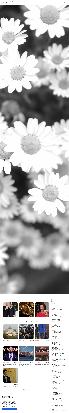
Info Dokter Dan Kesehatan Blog (58, 365)
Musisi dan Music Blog (55, 319)
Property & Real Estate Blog (57, 342)
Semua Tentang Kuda (55, 389)
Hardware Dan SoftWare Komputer (58, 367)
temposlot (53, 303)
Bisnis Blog (53, 324)
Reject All (13, 406)
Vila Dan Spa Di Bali (55, 363)
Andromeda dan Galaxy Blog (57, 346)
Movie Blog (53, 330)
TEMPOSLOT (54, 308)
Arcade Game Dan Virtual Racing (58, 370)
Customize (5, 406)
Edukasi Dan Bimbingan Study (57, 380)
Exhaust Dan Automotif (56, 332)
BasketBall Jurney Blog (56, 344)
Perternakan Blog (55, 371)
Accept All (9, 408)
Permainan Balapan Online (56, 356)
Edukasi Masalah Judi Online (57, 355)
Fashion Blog (54, 315)
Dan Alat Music (54, 364)
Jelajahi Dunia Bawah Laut (56, 350)
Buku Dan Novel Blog (55, 386)
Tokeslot (53, 304)
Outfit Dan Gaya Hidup (56, 383)
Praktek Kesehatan (55, 366)
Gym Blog (53, 387)
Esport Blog (53, 343)
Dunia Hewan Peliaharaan (56, 361)
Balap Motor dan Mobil (56, 316)
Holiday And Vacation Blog (56, 309)
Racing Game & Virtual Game (57, 369)
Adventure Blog (54, 382)
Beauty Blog (54, 311)
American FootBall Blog (56, 326)
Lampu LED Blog (54, 318)
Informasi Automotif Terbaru (57, 331)
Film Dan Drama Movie (56, 347)
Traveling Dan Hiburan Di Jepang (6, 3)
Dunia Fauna (54, 388)
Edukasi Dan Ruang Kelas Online (58, 313)
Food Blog (53, 314)
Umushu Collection (55, 333)
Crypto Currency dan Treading (57, 353)
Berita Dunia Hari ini (55, 354)
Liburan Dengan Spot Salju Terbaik (58, 372)
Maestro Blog (54, 336)
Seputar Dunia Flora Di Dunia (57, 349)
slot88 (52, 310)
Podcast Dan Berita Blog (56, 348)
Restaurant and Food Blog (56, 384)
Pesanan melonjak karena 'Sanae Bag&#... (42, 342)
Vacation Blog (54, 381)
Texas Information (55, 335)
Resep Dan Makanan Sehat (56, 339)
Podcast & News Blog (55, 341)
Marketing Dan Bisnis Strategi (57, 321)
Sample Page (65, 2)
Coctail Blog (53, 322)
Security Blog (54, 325)
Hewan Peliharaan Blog (56, 358)
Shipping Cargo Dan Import (57, 320)
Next (28, 389)
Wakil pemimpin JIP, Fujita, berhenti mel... (10, 386)
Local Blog (53, 375)
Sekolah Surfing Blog (55, 376)
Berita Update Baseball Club (57, 352)
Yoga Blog (53, 327)
